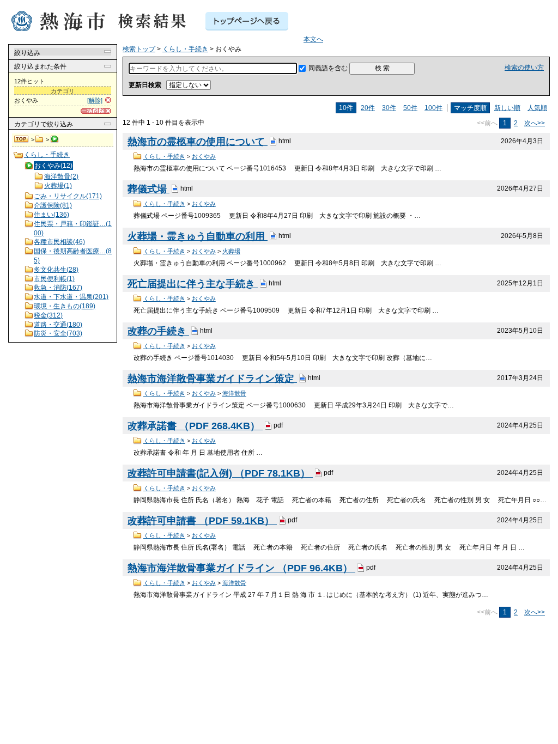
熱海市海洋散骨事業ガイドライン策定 (212, 378)
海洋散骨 (234, 393)
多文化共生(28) (56, 269)
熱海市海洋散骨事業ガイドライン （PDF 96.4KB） (241, 568)
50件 (410, 108)
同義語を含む (328, 68)
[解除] (94, 100)
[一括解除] (96, 111)
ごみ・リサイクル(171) (68, 196)
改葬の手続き (158, 331)
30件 (389, 108)
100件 (433, 108)
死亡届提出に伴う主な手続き (193, 283)
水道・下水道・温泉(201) (71, 297)
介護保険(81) (53, 205)
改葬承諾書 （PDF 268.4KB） (195, 425)
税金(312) (48, 315)
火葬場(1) (58, 186)
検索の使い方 (524, 67)
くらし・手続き (39, 139)
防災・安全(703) (58, 333)
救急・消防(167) (58, 287)
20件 (368, 108)
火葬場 (231, 251)
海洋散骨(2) (61, 176)
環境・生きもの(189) (64, 306)
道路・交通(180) (58, 324)
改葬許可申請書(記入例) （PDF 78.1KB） (220, 473)
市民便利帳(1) (54, 279)
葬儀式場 (148, 189)
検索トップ (21, 139)
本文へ (313, 39)
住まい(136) (51, 214)
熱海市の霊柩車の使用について (198, 141)
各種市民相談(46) (59, 242)
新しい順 (507, 108)
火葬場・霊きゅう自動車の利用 (198, 236)
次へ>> (534, 123)
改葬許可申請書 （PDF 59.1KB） (202, 520)
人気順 (537, 108)
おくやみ (204, 156)
